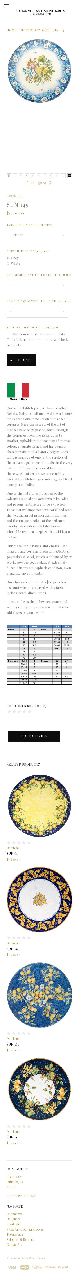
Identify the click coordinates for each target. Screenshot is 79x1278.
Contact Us (14, 1245)
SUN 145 (58, 30)
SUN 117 (13, 1137)
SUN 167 (13, 1044)
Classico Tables (34, 30)
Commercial (15, 1214)
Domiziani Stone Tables (30, 1258)
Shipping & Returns (20, 1240)
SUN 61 (12, 853)
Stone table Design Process (25, 1229)
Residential (14, 1224)
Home (12, 30)
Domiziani (14, 195)
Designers (13, 1219)
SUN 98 (12, 949)
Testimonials (15, 1234)
